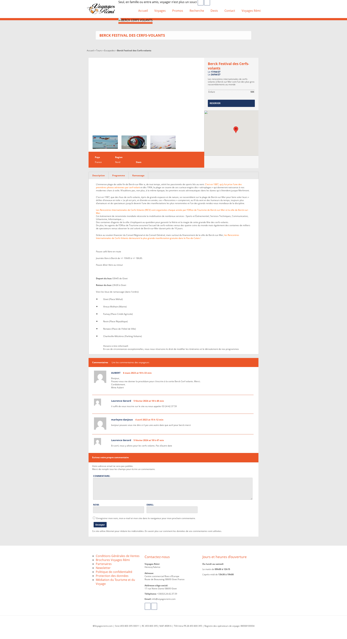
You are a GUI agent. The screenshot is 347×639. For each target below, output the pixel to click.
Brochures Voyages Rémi (113, 560)
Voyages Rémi (251, 11)
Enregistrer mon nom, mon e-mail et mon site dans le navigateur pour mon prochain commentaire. (146, 518)
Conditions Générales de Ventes (118, 556)
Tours (99, 50)
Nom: (96, 504)
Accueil (143, 11)
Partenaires (104, 564)
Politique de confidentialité (114, 572)
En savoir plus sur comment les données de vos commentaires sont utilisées (183, 531)
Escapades (109, 50)
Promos (177, 11)
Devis (214, 11)
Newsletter (103, 568)
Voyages (160, 11)
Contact (229, 11)
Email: (150, 504)
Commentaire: (101, 476)
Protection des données (112, 576)
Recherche (197, 11)
